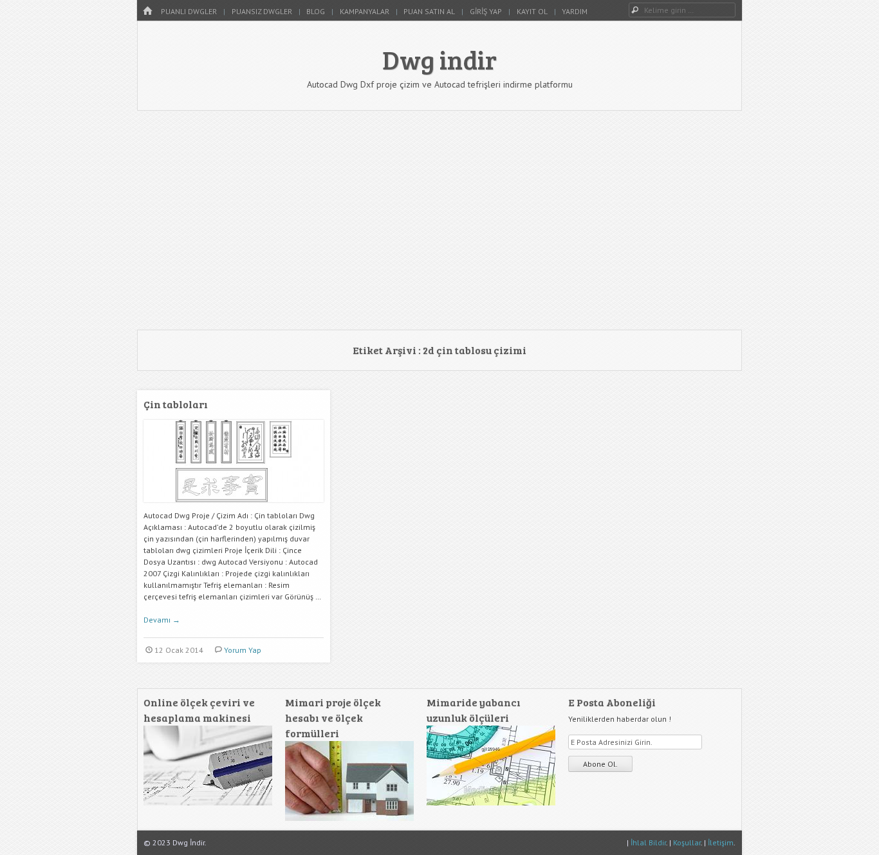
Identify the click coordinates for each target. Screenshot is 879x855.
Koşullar (687, 842)
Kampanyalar (364, 11)
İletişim (721, 842)
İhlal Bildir (648, 842)
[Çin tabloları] (233, 507)
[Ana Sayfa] (147, 11)
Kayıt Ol (532, 11)
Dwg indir (439, 59)
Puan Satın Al (429, 11)
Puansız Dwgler (262, 11)
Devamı (161, 620)
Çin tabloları (175, 404)
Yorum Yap (242, 650)
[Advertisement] (439, 220)
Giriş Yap (486, 11)
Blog (315, 11)
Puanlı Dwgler (189, 11)
